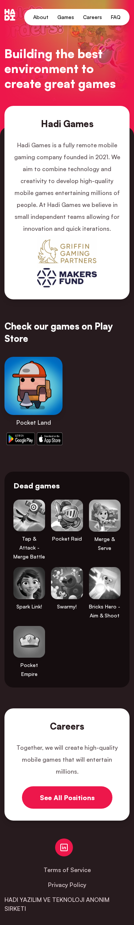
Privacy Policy (67, 884)
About (40, 17)
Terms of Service (67, 870)
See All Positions (67, 797)
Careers (92, 17)
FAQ (116, 17)
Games (65, 17)
